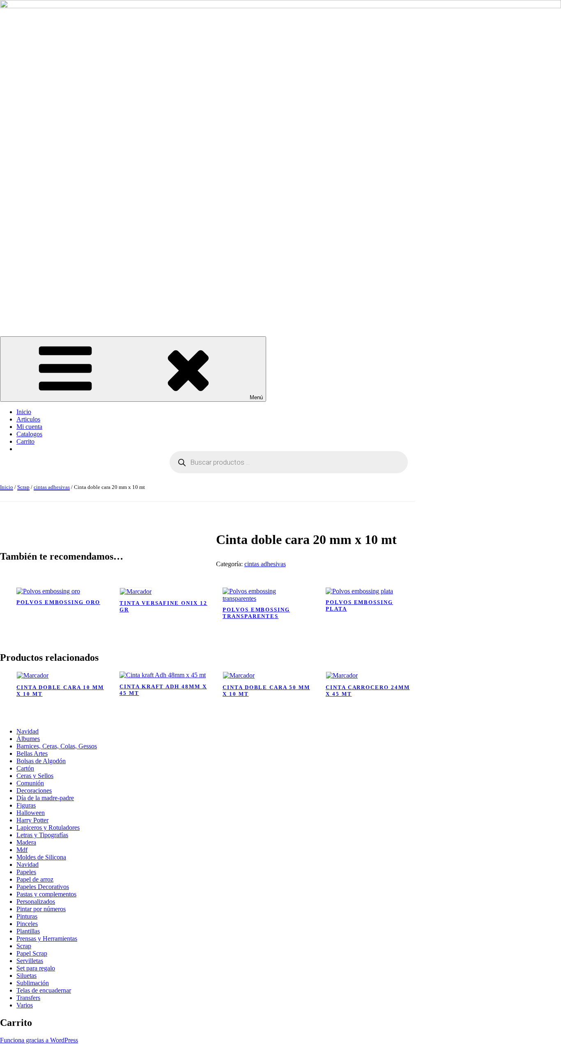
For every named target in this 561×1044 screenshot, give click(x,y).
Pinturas (26, 916)
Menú (256, 397)
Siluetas (26, 975)
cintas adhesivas (52, 487)
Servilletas (29, 960)
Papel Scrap (31, 953)
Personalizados (35, 901)
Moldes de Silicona (41, 857)
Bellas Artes (32, 753)
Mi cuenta (29, 426)
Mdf (22, 849)
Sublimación (32, 982)
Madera (26, 842)
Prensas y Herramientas (46, 938)
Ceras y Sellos (34, 775)
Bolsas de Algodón (41, 760)
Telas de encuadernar (43, 990)
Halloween (30, 812)
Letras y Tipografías (42, 834)
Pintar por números (41, 908)
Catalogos (29, 434)
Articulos (28, 419)
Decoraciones (34, 790)
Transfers (28, 997)
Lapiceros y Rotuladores (48, 827)
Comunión (30, 783)
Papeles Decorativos (42, 886)
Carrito (25, 441)
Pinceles (27, 923)
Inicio (23, 411)
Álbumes (28, 738)
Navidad (27, 731)
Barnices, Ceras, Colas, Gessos (56, 746)
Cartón (25, 768)
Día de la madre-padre (45, 797)
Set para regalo (35, 968)
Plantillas (28, 931)
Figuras (26, 805)
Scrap (23, 487)
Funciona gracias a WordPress (39, 1040)
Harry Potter (32, 820)
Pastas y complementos (46, 894)
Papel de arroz (34, 879)
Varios (24, 1005)
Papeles (26, 871)
